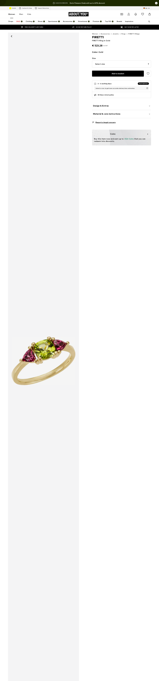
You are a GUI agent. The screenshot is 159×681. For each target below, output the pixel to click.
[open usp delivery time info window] (147, 88)
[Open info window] (156, 3)
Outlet (14, 8)
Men (21, 14)
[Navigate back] (11, 36)
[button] (121, 64)
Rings (123, 34)
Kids (29, 14)
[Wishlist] (142, 14)
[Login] (128, 14)
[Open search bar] (148, 21)
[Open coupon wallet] (121, 14)
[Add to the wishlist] (148, 74)
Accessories (105, 34)
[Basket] (149, 14)
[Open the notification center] (135, 14)
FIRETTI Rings (134, 34)
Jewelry (116, 34)
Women (11, 14)
